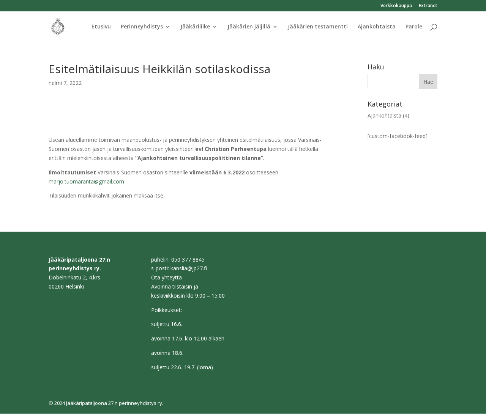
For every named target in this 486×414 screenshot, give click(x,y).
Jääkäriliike (195, 27)
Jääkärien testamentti (318, 27)
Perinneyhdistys (142, 27)
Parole (414, 27)
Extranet (428, 6)
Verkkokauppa (396, 6)
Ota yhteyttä (166, 277)
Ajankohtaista (377, 27)
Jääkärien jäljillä (248, 27)
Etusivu (101, 27)
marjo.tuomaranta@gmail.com (86, 181)
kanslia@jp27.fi (188, 268)
